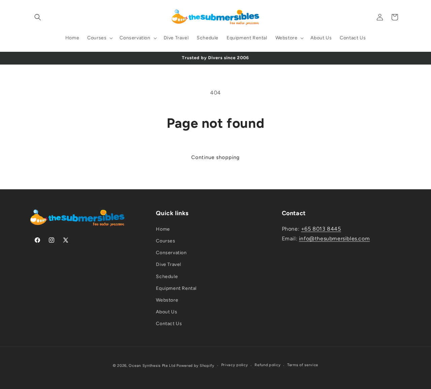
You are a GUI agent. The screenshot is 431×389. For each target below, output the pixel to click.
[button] (37, 17)
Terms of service (302, 365)
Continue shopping (215, 157)
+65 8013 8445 (321, 229)
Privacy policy (234, 365)
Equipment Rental (176, 288)
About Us (166, 312)
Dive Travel (168, 264)
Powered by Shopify (195, 365)
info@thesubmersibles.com (334, 238)
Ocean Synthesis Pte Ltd (152, 365)
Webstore (167, 300)
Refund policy (267, 365)
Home (163, 229)
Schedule (167, 276)
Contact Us (169, 323)
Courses (165, 241)
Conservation (171, 253)
